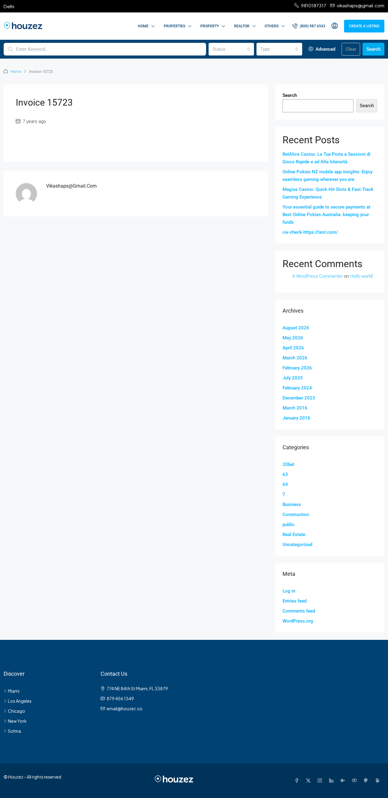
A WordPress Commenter (317, 276)
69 (285, 484)
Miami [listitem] (13, 691)
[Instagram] (321, 780)
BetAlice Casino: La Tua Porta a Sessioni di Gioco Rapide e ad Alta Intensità (326, 158)
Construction (296, 514)
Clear (351, 49)
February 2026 (297, 368)
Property (209, 26)
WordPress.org (298, 621)
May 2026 (293, 338)
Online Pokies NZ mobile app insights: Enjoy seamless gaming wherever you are (328, 175)
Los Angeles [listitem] (20, 701)
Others (272, 26)
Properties (174, 26)
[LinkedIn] (332, 780)
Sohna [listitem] (14, 731)
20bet (288, 464)
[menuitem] (308, 26)
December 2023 (299, 398)
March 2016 (295, 408)
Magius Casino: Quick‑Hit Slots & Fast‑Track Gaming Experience (328, 193)
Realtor (241, 26)
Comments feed (299, 611)
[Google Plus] (344, 780)
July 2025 (293, 378)
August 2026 (296, 328)
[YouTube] (355, 780)
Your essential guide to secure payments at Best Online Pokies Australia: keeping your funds (326, 214)
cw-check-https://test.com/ (310, 232)
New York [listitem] (17, 721)
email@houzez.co (124, 708)
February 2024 (297, 388)
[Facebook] (298, 780)
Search (373, 49)
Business (292, 504)
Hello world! (361, 276)
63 (285, 474)
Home (143, 26)
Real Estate (294, 534)
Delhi (9, 6)
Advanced (324, 49)
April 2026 (293, 348)
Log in (289, 591)
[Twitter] (309, 780)
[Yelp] (378, 780)
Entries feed (294, 601)
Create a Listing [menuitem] (364, 26)
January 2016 (296, 418)
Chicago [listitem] (16, 711)
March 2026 (295, 358)
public (289, 524)
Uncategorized (297, 544)
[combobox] (231, 49)
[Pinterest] (367, 780)
